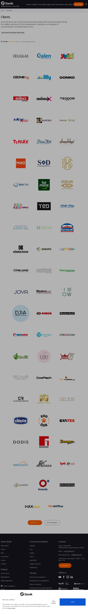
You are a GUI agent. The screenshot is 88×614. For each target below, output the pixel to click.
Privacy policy (11, 608)
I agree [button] (73, 602)
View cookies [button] (53, 602)
